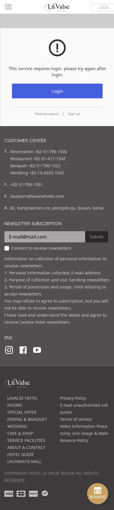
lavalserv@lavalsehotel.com (37, 196)
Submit (96, 236)
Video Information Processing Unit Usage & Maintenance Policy (84, 433)
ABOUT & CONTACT (26, 447)
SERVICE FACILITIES (26, 440)
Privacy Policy (73, 398)
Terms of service (76, 419)
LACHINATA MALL (24, 461)
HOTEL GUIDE (20, 454)
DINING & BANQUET (27, 419)
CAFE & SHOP (20, 433)
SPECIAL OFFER (22, 412)
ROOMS (15, 405)
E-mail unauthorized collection (84, 408)
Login (57, 91)
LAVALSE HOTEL (22, 398)
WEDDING (17, 426)
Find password (46, 113)
